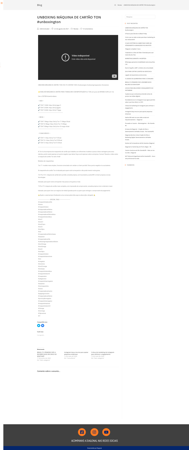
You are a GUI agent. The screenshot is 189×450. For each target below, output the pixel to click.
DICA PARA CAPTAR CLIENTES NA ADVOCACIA (138, 71)
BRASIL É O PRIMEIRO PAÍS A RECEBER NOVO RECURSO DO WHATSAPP (47, 354)
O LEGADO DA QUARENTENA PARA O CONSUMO (139, 78)
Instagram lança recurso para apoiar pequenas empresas (76, 353)
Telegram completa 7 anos (132, 49)
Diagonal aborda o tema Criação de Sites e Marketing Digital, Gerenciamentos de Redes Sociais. (138, 137)
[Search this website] (140, 17)
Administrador (45, 29)
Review (76, 29)
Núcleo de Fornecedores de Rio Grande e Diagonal (139, 143)
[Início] (115, 5)
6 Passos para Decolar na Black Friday (136, 33)
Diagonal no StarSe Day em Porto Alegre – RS (138, 147)
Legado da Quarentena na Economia (135, 75)
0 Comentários (88, 29)
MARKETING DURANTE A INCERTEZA (135, 58)
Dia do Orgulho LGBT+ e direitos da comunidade (139, 68)
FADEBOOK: (131, 165)
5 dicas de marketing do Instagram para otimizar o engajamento (102, 353)
